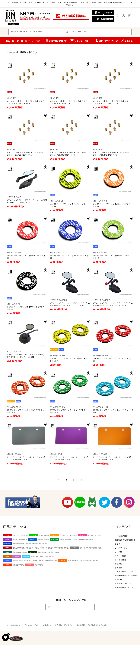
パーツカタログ (121, 536)
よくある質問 (120, 559)
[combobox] (39, 32)
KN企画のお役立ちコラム (125, 540)
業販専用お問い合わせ (124, 587)
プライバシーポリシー (124, 571)
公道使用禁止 (7, 543)
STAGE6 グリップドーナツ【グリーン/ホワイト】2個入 (68, 411)
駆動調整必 (26, 556)
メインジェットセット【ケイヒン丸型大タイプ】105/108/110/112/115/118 (111, 102)
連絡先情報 (81, 625)
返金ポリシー (48, 625)
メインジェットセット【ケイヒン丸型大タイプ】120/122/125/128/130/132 (25, 153)
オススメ (82, 535)
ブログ (117, 544)
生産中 (7, 565)
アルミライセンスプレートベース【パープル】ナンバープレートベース (69, 458)
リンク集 (118, 551)
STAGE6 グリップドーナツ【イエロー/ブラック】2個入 (68, 359)
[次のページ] (81, 480)
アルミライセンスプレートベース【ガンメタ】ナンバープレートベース (26, 458)
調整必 (7, 556)
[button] (117, 16)
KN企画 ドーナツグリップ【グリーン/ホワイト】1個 (111, 256)
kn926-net (17, 625)
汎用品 (7, 560)
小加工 (75, 548)
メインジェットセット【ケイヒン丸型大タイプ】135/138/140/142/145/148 (68, 153)
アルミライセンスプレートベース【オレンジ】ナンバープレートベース (112, 458)
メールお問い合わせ (123, 583)
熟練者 (7, 548)
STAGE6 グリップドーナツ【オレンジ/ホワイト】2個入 (25, 411)
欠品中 (29, 565)
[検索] (67, 32)
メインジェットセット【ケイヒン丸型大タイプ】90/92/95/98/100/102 (68, 102)
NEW (7, 535)
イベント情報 (120, 555)
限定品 (7, 539)
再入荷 (34, 535)
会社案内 (118, 563)
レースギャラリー (122, 548)
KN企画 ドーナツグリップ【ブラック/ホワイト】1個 (25, 308)
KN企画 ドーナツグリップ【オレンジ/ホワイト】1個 (111, 205)
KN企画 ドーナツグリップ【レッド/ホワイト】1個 (27, 256)
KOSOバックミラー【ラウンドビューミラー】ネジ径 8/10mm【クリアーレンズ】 (27, 356)
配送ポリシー (69, 625)
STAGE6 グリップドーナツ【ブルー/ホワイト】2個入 (113, 411)
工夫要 (63, 560)
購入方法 (118, 567)
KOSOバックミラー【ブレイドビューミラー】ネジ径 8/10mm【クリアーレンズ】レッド (113, 304)
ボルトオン (32, 552)
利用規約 (118, 579)
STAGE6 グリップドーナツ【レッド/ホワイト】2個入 (113, 359)
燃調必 (17, 556)
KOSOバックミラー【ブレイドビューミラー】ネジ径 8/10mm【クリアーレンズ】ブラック (70, 304)
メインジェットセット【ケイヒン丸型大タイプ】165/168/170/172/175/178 (111, 153)
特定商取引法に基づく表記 (97, 625)
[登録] (91, 607)
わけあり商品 (54, 539)
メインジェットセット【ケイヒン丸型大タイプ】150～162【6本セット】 (25, 102)
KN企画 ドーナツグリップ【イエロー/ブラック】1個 (68, 205)
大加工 (7, 552)
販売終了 (32, 539)
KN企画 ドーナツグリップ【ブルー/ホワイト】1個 (70, 256)
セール (54, 535)
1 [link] (59, 479)
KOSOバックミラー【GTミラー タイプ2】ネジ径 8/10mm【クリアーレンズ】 (27, 201)
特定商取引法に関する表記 (126, 575)
